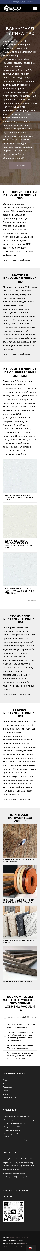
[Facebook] (4, 1196)
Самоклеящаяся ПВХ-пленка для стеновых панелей (18, 1135)
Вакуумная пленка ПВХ (12, 1127)
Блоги (5, 1094)
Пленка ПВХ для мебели (12, 1130)
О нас (5, 1080)
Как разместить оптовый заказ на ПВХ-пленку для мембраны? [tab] (20, 1046)
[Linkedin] (10, 1196)
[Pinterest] (14, 1196)
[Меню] (34, 8)
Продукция (7, 1087)
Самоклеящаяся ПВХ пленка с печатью (17, 1116)
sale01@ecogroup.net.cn (19, 1)
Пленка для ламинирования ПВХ (14, 1123)
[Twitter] (7, 1196)
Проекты (6, 1090)
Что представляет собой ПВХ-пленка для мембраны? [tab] (21, 1018)
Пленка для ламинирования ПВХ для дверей (18, 1140)
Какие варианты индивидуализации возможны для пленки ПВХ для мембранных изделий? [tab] (21, 1056)
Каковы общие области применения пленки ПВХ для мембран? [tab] (21, 1026)
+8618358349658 (21, 2)
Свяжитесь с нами (10, 1097)
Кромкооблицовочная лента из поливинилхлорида (20, 1120)
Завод (5, 1083)
